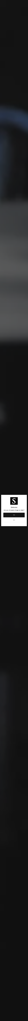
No (14, 520)
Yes (14, 515)
